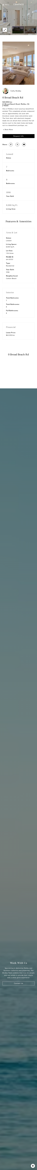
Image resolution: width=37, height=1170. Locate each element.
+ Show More (8, 129)
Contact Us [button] (18, 983)
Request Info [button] (18, 136)
